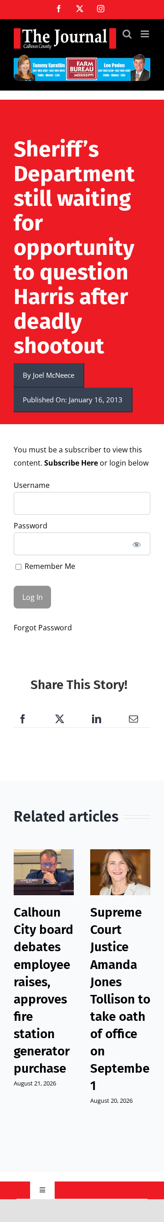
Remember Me (49, 566)
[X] (60, 719)
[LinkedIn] (96, 719)
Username (32, 485)
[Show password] (136, 543)
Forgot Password (43, 628)
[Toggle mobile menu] (145, 34)
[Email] (133, 719)
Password (30, 526)
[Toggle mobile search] (127, 34)
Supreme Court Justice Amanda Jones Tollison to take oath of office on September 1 (122, 999)
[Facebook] (23, 719)
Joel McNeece (53, 375)
